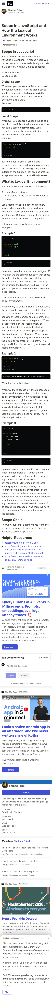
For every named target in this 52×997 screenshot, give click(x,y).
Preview (24, 675)
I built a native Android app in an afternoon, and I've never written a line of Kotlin (26, 731)
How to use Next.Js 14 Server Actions (20, 863)
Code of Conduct (18, 683)
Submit (11, 675)
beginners (31, 40)
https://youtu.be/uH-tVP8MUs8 (21, 542)
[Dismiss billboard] (48, 938)
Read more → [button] (10, 770)
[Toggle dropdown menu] (48, 568)
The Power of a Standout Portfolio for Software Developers (25, 850)
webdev (7, 40)
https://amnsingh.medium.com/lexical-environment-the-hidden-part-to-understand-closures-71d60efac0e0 (25, 549)
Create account (41, 3)
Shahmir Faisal (15, 10)
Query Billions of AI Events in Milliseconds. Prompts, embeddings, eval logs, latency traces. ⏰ (26, 608)
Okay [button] (7, 992)
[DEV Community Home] (10, 3)
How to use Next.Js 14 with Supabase (20, 873)
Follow (26, 792)
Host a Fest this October (20, 918)
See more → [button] (10, 647)
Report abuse (35, 683)
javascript (18, 40)
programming (10, 44)
